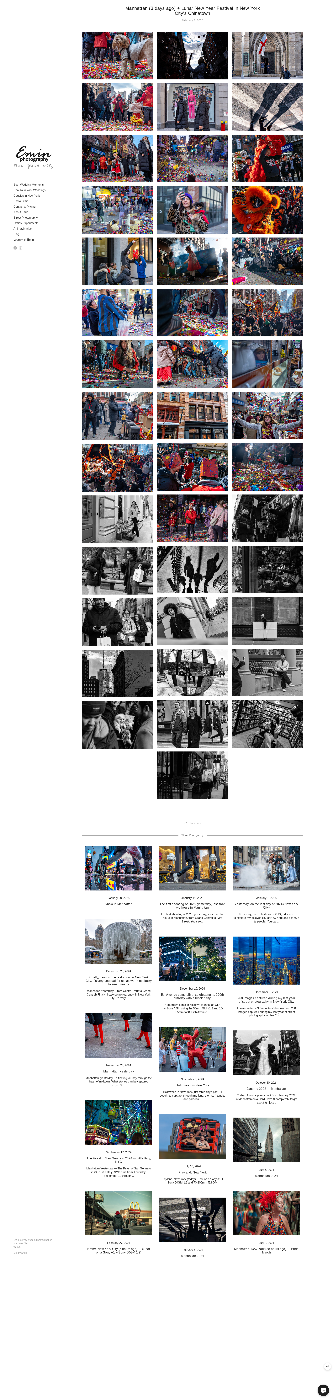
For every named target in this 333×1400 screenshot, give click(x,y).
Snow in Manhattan (118, 904)
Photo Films (21, 201)
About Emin (20, 212)
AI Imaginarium (23, 228)
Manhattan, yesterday (118, 1071)
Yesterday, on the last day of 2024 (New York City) (266, 905)
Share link (194, 823)
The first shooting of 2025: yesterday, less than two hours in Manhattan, (192, 905)
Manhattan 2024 (266, 1176)
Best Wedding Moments (28, 184)
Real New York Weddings (29, 190)
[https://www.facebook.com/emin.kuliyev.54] (15, 248)
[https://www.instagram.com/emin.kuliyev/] (20, 248)
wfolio (24, 1253)
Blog (16, 234)
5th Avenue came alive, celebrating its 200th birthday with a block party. (192, 996)
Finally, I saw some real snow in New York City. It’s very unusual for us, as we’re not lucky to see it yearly (119, 981)
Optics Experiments (26, 223)
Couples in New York (26, 195)
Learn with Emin (23, 239)
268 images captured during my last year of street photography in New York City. (266, 1000)
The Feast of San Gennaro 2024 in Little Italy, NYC (119, 1160)
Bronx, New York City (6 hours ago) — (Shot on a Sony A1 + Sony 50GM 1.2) (118, 1250)
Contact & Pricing (24, 206)
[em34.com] (33, 157)
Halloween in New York (192, 1085)
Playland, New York (192, 1172)
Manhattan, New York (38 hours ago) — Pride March (266, 1250)
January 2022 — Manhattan (266, 1088)
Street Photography (25, 217)
